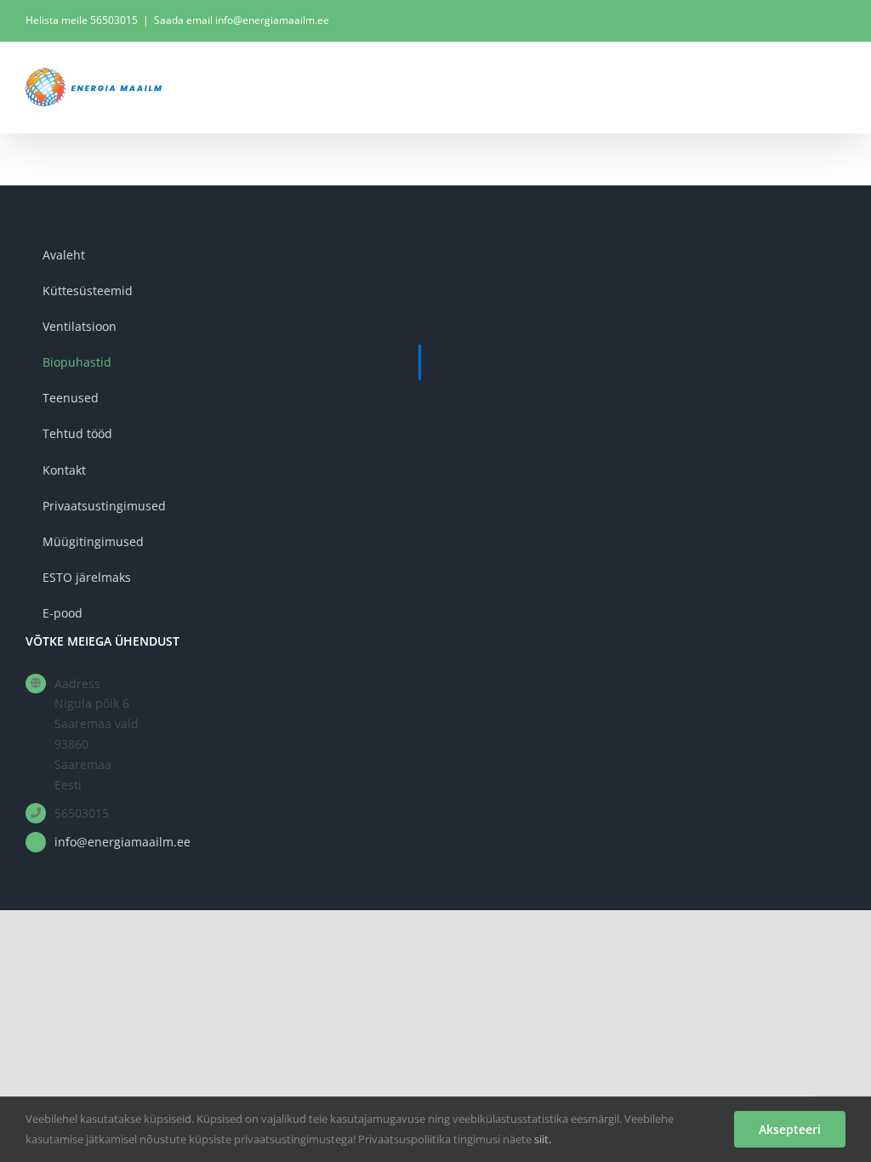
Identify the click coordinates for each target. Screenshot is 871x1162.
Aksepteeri (790, 1129)
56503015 (114, 20)
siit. (542, 1139)
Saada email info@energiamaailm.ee (241, 20)
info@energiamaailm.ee (122, 842)
